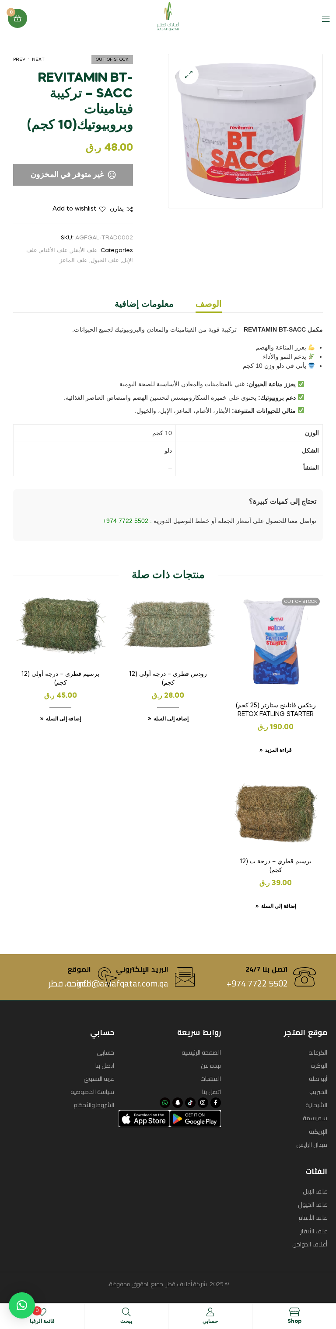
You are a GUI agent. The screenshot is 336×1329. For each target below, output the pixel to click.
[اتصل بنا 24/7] (304, 977)
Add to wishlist (74, 209)
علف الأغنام (54, 250)
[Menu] (319, 18)
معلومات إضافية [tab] (144, 304)
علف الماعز (74, 260)
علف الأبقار (84, 250)
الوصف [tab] (209, 304)
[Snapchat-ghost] (177, 1102)
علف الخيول (105, 260)
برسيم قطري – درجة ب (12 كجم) (276, 865)
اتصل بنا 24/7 (266, 969)
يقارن (117, 209)
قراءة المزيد (278, 750)
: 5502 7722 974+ (128, 520)
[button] (189, 74)
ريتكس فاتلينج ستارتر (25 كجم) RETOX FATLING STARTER (276, 710)
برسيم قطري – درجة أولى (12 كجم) (60, 678)
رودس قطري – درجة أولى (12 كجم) (168, 678)
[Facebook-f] (215, 1102)
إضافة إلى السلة (171, 719)
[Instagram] (203, 1102)
